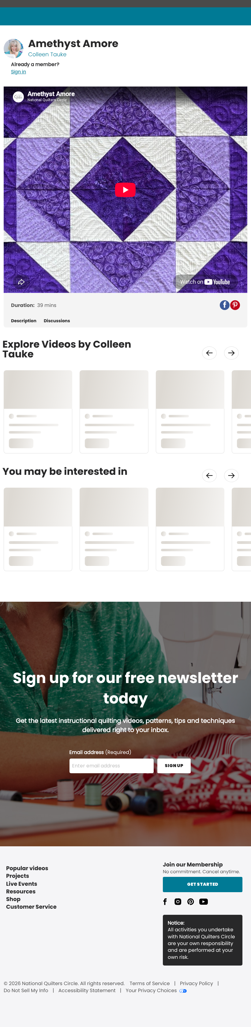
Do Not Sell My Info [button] (26, 990)
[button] (35, 68)
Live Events (21, 884)
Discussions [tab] (57, 321)
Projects (17, 876)
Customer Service (31, 907)
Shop (13, 899)
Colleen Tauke (47, 54)
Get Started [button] (202, 884)
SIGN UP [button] (174, 766)
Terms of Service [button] (149, 983)
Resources (21, 892)
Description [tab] (23, 321)
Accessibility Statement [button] (87, 990)
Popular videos (27, 868)
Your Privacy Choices (151, 990)
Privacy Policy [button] (196, 983)
